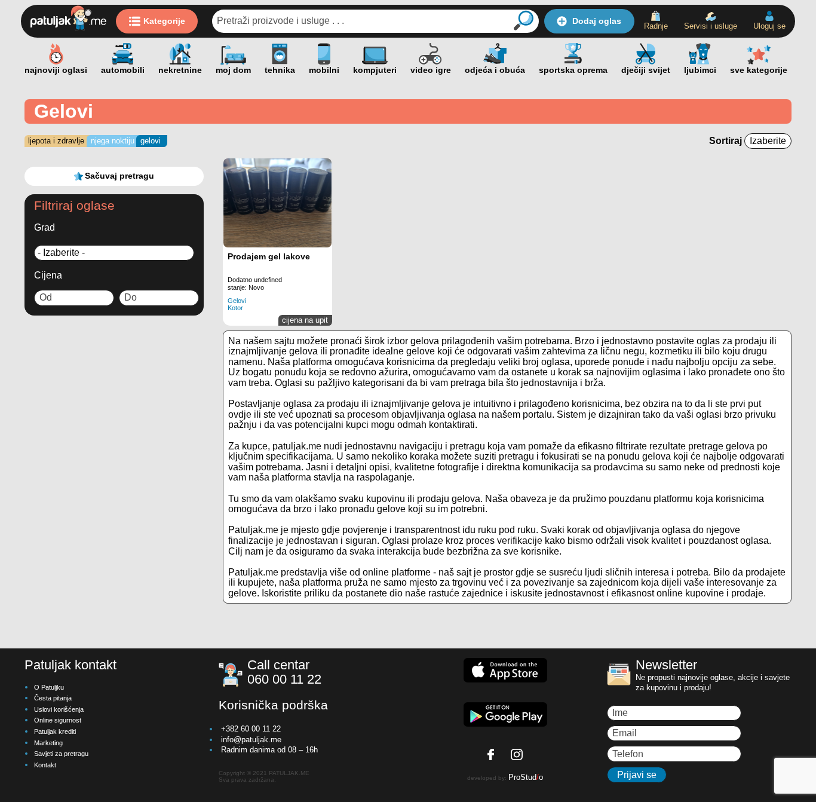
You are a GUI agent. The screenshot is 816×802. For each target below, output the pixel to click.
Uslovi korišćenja (59, 709)
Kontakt (45, 765)
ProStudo (525, 777)
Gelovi (150, 140)
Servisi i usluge (710, 26)
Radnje (656, 26)
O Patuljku (49, 687)
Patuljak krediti (55, 731)
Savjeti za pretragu (61, 753)
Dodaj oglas (596, 21)
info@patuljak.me (251, 739)
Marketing (48, 742)
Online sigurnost (57, 720)
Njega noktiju (112, 140)
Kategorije (164, 21)
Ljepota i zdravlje (56, 140)
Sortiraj (726, 141)
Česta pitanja (53, 698)
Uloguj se (769, 26)
